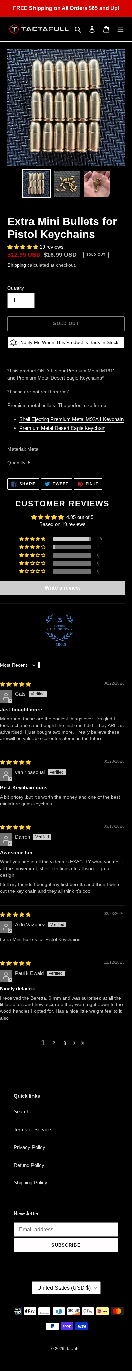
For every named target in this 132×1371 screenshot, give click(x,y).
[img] (15, 684)
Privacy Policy (29, 1147)
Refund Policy (29, 1165)
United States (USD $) (64, 1288)
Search (21, 1112)
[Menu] (120, 29)
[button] (23, 247)
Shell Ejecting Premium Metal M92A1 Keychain (71, 419)
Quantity (15, 288)
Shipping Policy (30, 1182)
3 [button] (64, 1043)
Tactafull (74, 1348)
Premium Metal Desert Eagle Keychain (62, 428)
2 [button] (53, 1043)
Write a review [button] (62, 588)
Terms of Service (32, 1129)
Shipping (16, 265)
